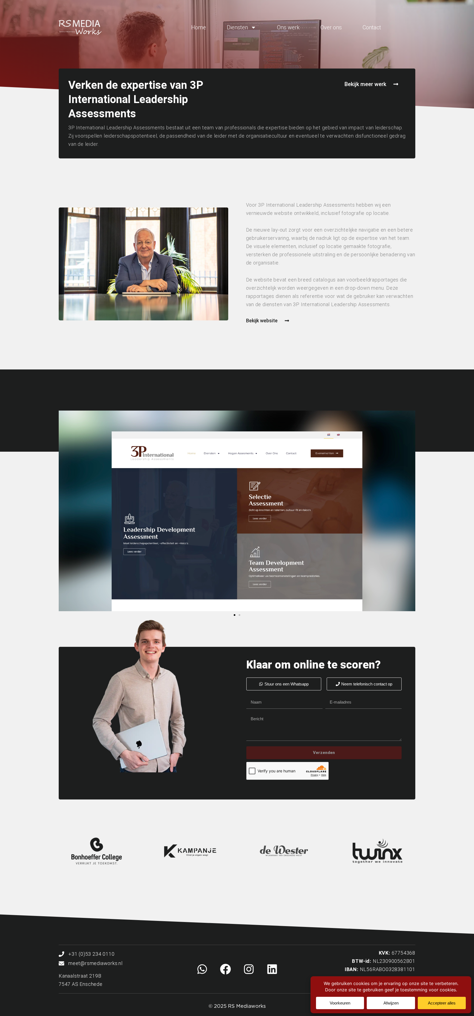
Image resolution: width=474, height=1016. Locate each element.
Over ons (331, 27)
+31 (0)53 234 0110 (91, 954)
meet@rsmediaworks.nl (95, 963)
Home (198, 27)
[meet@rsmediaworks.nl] (61, 963)
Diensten (237, 27)
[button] (234, 615)
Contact (372, 27)
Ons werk (288, 27)
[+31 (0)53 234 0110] (61, 954)
